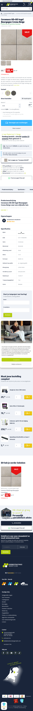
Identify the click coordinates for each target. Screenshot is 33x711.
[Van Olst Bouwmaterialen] (24, 583)
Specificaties (21, 189)
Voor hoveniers (6, 597)
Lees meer (16, 85)
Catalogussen (5, 599)
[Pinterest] (15, 653)
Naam (4, 299)
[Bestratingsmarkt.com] (4, 583)
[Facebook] (3, 653)
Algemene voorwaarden (8, 617)
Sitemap (24, 706)
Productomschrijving (7, 189)
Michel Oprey (6, 147)
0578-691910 (17, 523)
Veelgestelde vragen (7, 595)
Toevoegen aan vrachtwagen (17, 122)
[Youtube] (11, 653)
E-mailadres (6, 307)
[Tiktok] (19, 653)
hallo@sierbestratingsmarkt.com (12, 641)
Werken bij (4, 611)
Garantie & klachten (7, 608)
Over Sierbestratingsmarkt (8, 619)
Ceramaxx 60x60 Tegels (9, 13)
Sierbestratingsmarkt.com (17, 706)
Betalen (4, 602)
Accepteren (16, 360)
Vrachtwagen (30, 4)
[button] (4, 706)
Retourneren (5, 606)
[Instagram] (7, 653)
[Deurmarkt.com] (10, 583)
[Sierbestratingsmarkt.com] (16, 583)
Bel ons (24, 5)
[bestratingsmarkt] (16, 565)
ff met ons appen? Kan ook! (17, 178)
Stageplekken (5, 613)
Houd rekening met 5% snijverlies (13, 114)
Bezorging (4, 604)
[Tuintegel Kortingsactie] (18, 483)
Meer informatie (13, 154)
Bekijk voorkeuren (16, 364)
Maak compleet (17, 128)
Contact (4, 622)
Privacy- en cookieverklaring (9, 615)
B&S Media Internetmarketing (20, 707)
